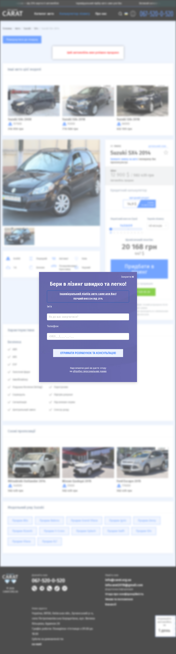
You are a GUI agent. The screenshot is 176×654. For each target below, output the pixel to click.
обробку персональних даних (90, 371)
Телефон (52, 326)
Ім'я (49, 306)
